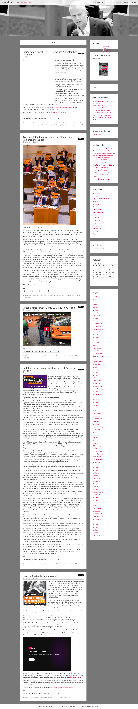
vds (53, 125)
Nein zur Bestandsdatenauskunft (40, 576)
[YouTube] (106, 48)
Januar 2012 (96, 481)
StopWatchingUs (96, 174)
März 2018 (96, 304)
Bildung (95, 201)
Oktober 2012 (97, 457)
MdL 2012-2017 (117, 2)
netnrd (36, 57)
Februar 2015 (97, 380)
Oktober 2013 (97, 424)
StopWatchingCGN (105, 172)
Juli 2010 (95, 522)
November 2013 (98, 421)
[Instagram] (107, 50)
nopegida (106, 162)
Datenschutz (43, 123)
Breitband (95, 153)
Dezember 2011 (97, 484)
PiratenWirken (106, 165)
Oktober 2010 (97, 519)
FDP (105, 153)
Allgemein (96, 193)
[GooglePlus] (107, 51)
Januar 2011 (96, 511)
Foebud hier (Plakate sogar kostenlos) (64, 107)
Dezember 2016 (98, 321)
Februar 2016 (97, 348)
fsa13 (40, 125)
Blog (109, 2)
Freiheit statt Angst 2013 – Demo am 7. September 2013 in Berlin (50, 53)
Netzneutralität (98, 162)
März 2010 (96, 533)
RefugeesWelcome (104, 167)
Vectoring (108, 177)
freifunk (110, 153)
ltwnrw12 (104, 160)
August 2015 (96, 364)
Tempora (48, 125)
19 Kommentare (66, 697)
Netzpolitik (62, 123)
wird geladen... (97, 134)
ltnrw (94, 160)
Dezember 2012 (98, 451)
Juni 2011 (95, 497)
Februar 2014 (97, 413)
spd (103, 170)
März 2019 (96, 299)
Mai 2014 (95, 405)
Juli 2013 (95, 432)
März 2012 (96, 476)
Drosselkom (101, 153)
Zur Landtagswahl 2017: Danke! (102, 120)
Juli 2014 (95, 399)
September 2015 (98, 361)
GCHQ (98, 155)
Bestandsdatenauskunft (29, 125)
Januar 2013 (96, 448)
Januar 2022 (96, 296)
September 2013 (98, 427)
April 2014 (96, 408)
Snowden (97, 170)
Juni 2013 (95, 435)
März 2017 (96, 313)
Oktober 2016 (97, 326)
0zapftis (95, 149)
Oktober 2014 (97, 391)
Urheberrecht (97, 228)
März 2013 (96, 443)
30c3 (105, 148)
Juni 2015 (95, 370)
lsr (113, 158)
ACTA (108, 149)
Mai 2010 (95, 527)
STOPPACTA (97, 172)
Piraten (100, 165)
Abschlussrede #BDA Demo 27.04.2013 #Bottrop (49, 307)
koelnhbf (94, 157)
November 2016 (98, 323)
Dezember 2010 (98, 514)
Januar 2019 (96, 302)
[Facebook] (106, 53)
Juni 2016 (96, 337)
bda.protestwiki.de (75, 677)
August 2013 (96, 429)
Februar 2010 (97, 535)
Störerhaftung (104, 174)
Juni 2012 (96, 467)
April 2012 (96, 473)
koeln (111, 155)
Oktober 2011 (97, 489)
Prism (44, 125)
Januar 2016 (96, 351)
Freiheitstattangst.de (59, 112)
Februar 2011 (97, 508)
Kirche (108, 155)
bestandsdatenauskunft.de (64, 687)
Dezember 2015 (97, 353)
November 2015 (98, 356)
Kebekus (103, 155)
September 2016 (98, 329)
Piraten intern (97, 220)
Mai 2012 (95, 470)
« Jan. (94, 282)
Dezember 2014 (98, 386)
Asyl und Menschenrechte (32, 123)
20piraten (100, 149)
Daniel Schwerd (11, 2)
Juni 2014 (96, 402)
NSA (95, 164)
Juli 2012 (95, 465)
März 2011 (96, 505)
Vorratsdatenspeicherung (72, 125)
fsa (37, 125)
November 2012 (98, 454)
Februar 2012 (97, 478)
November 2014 (98, 389)
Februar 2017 (97, 315)
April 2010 (96, 530)
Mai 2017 (95, 307)
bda (83, 123)
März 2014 (96, 410)
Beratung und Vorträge (98, 2)
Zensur (76, 123)
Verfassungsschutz (59, 125)
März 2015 (96, 378)
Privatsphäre (69, 123)
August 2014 (97, 397)
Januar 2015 (96, 383)
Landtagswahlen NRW (100, 212)
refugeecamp (96, 167)
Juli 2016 (95, 334)
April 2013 (96, 440)
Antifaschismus (97, 196)
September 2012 (98, 459)
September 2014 (98, 394)
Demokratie (50, 123)
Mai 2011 (95, 500)
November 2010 (98, 516)
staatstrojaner (107, 170)
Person (126, 2)
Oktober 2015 (97, 359)
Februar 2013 (97, 446)
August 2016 (97, 332)
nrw (110, 162)
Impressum (133, 2)
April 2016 (96, 342)
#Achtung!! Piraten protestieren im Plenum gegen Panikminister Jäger (49, 138)
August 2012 (97, 462)
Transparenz (97, 226)
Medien (56, 123)
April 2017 (96, 310)
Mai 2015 (95, 372)
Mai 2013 (95, 438)
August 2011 (96, 495)
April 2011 (96, 503)
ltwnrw (98, 160)
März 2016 (96, 345)
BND (109, 151)
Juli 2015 (95, 367)
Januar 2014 (96, 416)
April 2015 (96, 375)
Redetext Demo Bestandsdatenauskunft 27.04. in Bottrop (49, 369)
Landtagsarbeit (36, 295)
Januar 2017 (96, 318)
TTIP (102, 177)
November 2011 (97, 486)
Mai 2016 (96, 340)
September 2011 (98, 492)
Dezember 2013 (97, 419)
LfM (111, 157)
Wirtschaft (96, 231)
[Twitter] (106, 47)
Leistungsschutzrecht (103, 158)
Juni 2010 (96, 524)
